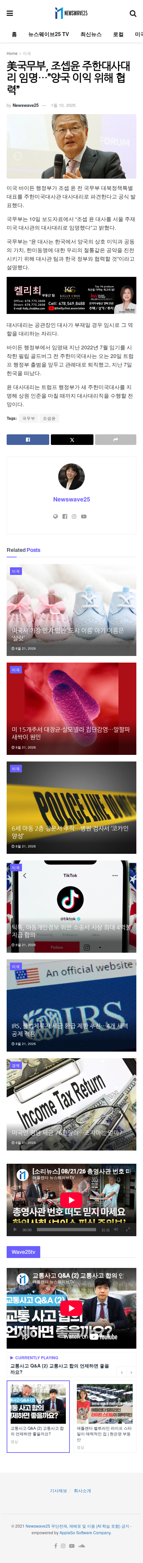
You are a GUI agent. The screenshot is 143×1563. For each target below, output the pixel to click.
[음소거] (116, 1229)
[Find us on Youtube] (71, 1545)
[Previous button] (121, 1372)
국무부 (28, 418)
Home (12, 53)
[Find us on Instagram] (63, 1545)
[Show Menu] (10, 13)
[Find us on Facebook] (55, 1545)
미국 (27, 53)
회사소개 (82, 1490)
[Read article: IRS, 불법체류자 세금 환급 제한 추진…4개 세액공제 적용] (71, 1005)
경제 (16, 1065)
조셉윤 (49, 418)
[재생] (15, 1229)
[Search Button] (133, 13)
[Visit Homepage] (71, 13)
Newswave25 (26, 105)
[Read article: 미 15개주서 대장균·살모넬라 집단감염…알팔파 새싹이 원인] (71, 709)
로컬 (118, 34)
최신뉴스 (91, 34)
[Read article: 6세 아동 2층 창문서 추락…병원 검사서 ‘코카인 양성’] (71, 807)
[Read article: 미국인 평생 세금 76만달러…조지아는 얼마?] (71, 1104)
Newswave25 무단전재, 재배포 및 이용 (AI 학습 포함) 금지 (77, 1526)
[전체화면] (127, 1229)
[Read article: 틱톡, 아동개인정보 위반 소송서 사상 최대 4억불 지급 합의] (71, 906)
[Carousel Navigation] (126, 1372)
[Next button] (131, 1372)
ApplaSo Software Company (85, 1532)
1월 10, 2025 (63, 105)
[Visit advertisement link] (71, 295)
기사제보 (58, 1490)
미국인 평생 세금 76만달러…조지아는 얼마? (67, 1133)
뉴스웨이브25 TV (48, 34)
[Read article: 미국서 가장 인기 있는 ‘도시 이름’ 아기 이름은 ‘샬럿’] (71, 610)
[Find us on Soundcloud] (81, 1545)
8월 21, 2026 (25, 648)
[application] (71, 1200)
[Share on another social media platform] (115, 439)
